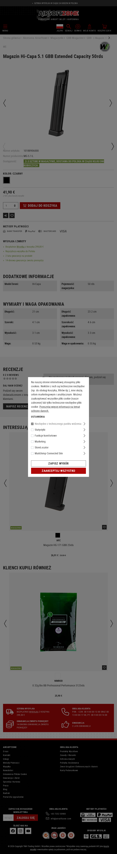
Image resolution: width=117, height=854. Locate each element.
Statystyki (40, 430)
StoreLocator (41, 447)
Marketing (40, 441)
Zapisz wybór (58, 463)
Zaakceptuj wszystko (58, 471)
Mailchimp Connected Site (49, 453)
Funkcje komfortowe (46, 435)
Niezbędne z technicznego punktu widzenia (58, 424)
